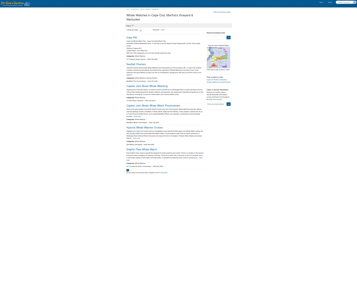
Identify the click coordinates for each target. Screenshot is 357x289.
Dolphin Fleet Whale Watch (141, 149)
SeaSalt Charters (136, 64)
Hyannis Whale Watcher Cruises (144, 127)
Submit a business (161, 172)
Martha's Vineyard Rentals (221, 82)
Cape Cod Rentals (213, 80)
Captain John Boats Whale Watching (147, 86)
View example (217, 99)
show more (137, 116)
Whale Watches (155, 9)
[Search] (355, 2)
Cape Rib (131, 37)
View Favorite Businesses (222, 12)
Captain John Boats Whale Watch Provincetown (153, 105)
